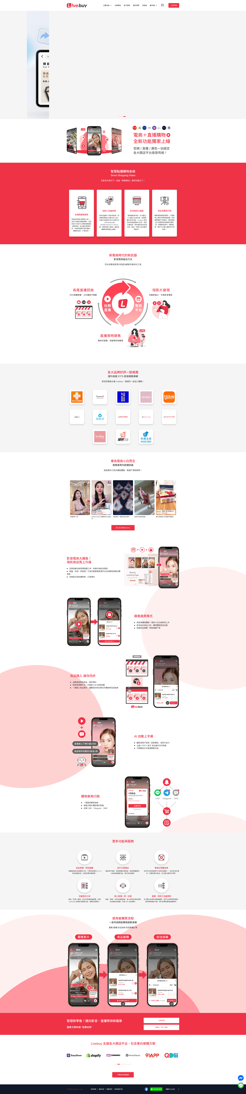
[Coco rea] (146, 418)
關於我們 (136, 5)
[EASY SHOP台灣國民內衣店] (169, 398)
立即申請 (174, 5)
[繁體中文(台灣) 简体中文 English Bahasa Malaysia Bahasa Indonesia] (171, 1089)
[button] (120, 116)
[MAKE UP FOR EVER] (123, 398)
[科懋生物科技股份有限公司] (146, 438)
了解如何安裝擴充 (123, 1075)
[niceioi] (146, 398)
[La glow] (99, 438)
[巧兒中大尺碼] (169, 418)
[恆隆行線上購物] (99, 398)
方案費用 (118, 5)
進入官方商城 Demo (123, 528)
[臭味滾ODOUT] (99, 418)
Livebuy (77, 5)
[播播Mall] (123, 438)
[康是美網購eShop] (76, 398)
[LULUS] (76, 418)
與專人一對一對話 (161, 1027)
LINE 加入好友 (157, 1089)
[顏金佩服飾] (123, 418)
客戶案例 (127, 5)
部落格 (144, 5)
